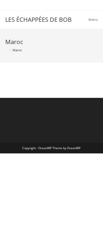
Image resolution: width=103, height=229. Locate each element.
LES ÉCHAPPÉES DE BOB (38, 19)
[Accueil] (6, 50)
